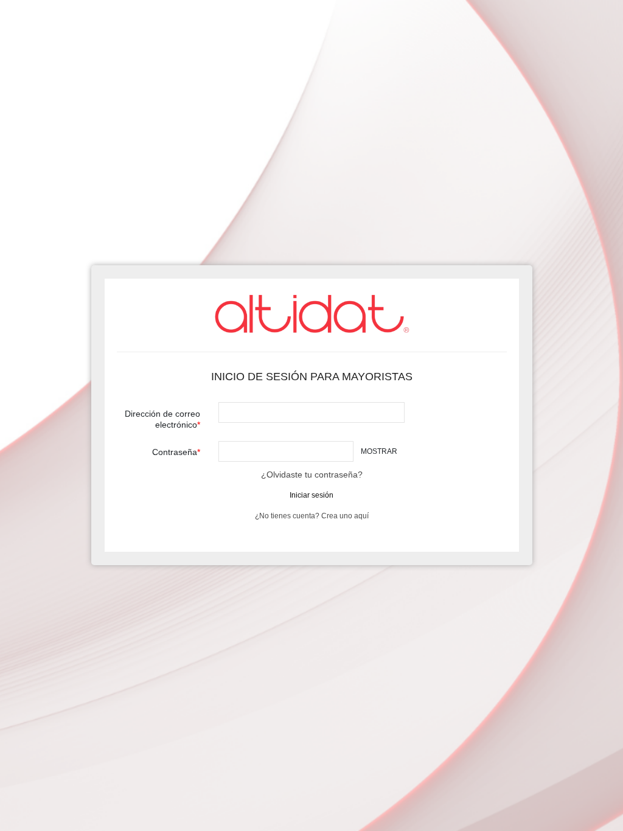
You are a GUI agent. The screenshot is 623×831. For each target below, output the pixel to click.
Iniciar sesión (311, 495)
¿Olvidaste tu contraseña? (312, 474)
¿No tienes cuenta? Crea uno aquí (312, 516)
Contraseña (174, 452)
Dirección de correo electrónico (162, 419)
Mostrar (379, 451)
